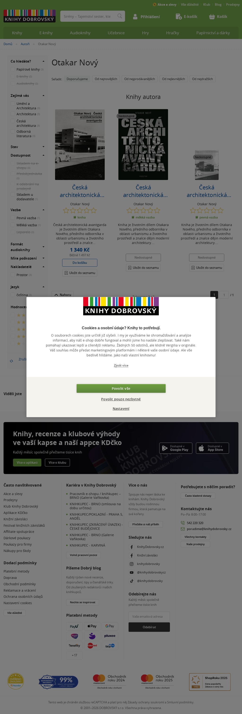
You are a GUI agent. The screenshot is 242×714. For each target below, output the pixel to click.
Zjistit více (121, 365)
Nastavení (121, 408)
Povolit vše (121, 388)
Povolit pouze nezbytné (121, 399)
